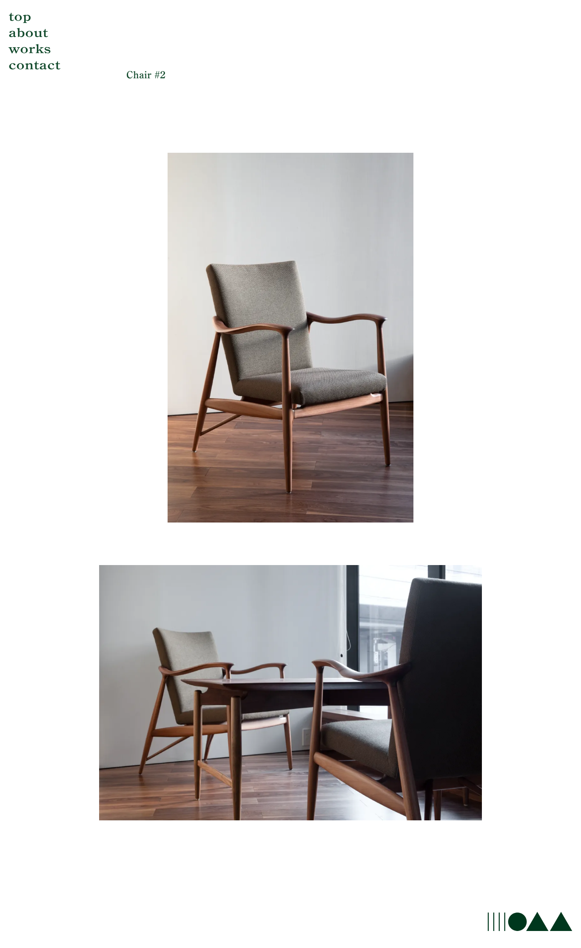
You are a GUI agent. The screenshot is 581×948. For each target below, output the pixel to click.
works (30, 49)
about (28, 32)
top (20, 16)
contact (34, 65)
